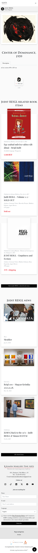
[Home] (5, 3)
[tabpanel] (19, 67)
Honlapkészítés (9, 547)
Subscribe (19, 523)
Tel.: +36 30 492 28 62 (19, 475)
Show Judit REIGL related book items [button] (19, 286)
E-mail (3, 501)
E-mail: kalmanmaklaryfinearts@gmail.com (19, 477)
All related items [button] (19, 455)
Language (4, 508)
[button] (19, 82)
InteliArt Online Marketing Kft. (24, 547)
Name (3, 493)
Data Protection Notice (18, 516)
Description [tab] (6, 63)
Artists (19, 535)
